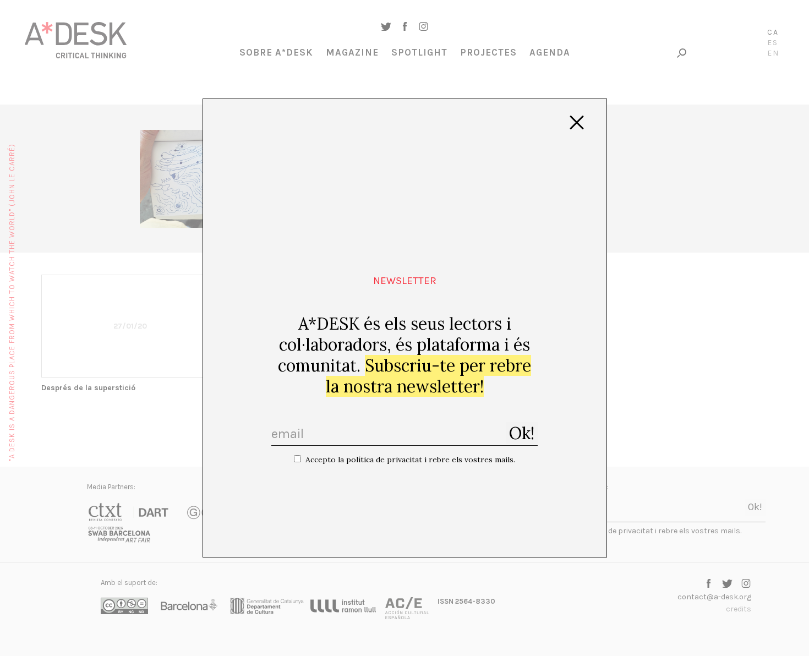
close (577, 123)
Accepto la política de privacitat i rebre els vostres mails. (410, 459)
